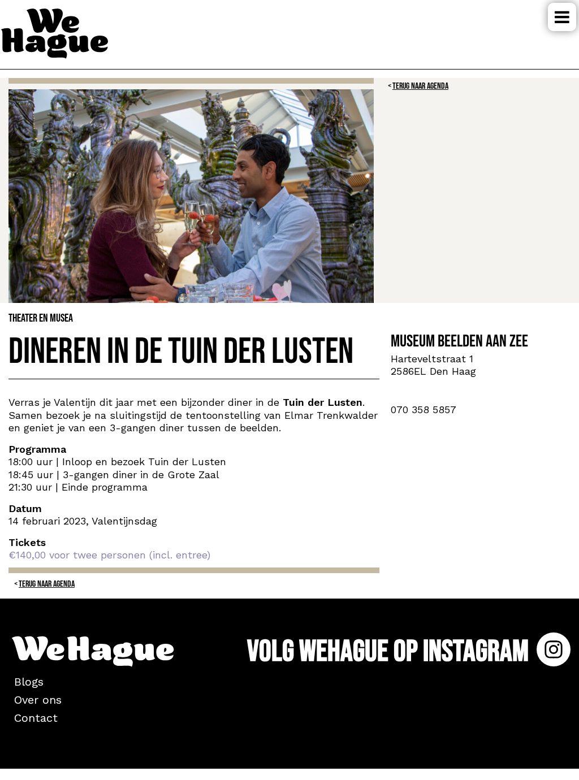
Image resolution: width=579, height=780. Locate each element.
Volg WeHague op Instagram (390, 651)
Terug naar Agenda (420, 86)
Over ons (38, 700)
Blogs (29, 681)
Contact (36, 718)
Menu (562, 16)
